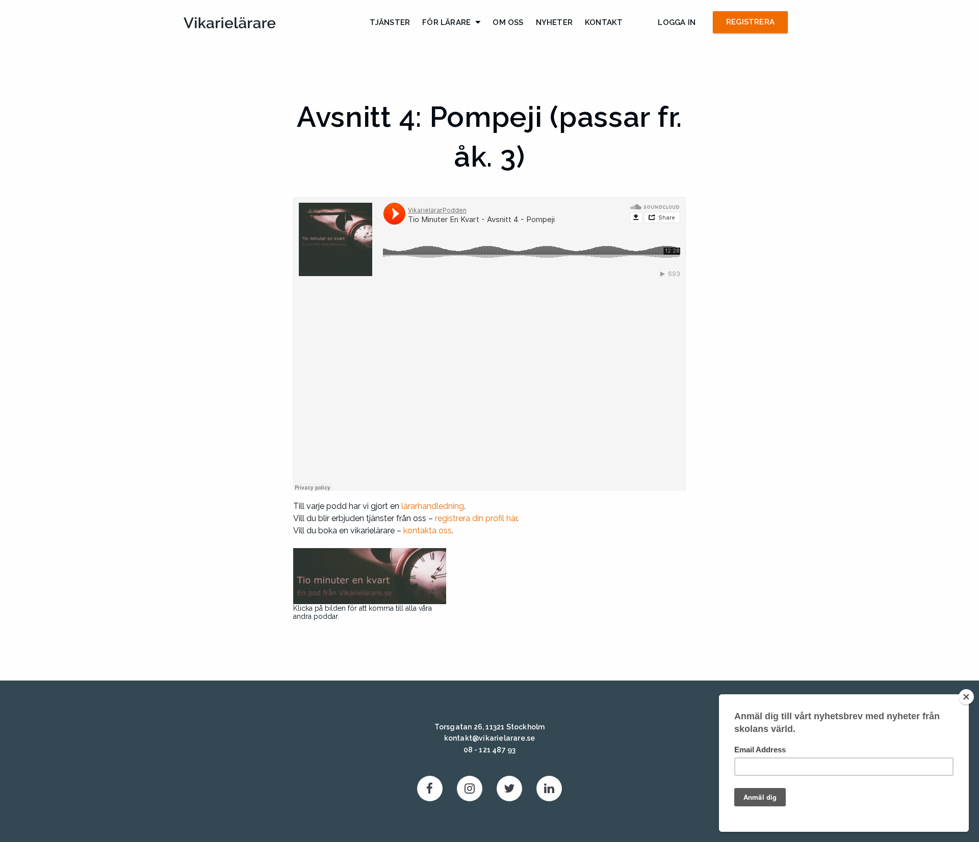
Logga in (676, 22)
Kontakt (604, 22)
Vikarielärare (229, 23)
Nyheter (554, 22)
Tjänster (390, 22)
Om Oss (508, 22)
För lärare (446, 22)
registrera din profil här (476, 518)
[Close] (966, 696)
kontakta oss (427, 530)
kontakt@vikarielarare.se (489, 738)
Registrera (750, 21)
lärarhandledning (432, 506)
